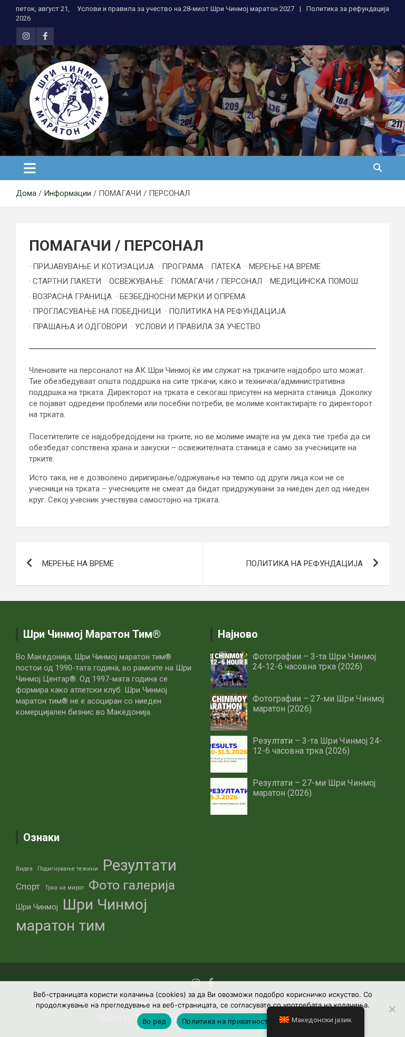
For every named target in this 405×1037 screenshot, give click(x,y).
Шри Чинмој (37, 907)
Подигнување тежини (67, 868)
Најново (238, 634)
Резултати (140, 865)
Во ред (154, 1021)
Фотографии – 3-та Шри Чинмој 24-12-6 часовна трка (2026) (314, 661)
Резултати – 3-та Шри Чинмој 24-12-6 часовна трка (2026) (317, 746)
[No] (392, 1009)
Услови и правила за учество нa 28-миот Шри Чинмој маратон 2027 (185, 9)
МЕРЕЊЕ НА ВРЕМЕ (78, 563)
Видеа (24, 868)
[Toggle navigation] (30, 168)
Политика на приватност (225, 1021)
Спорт (28, 887)
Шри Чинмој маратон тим (81, 915)
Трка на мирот (64, 887)
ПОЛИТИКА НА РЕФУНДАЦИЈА (304, 563)
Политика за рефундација (347, 9)
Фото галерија (132, 885)
